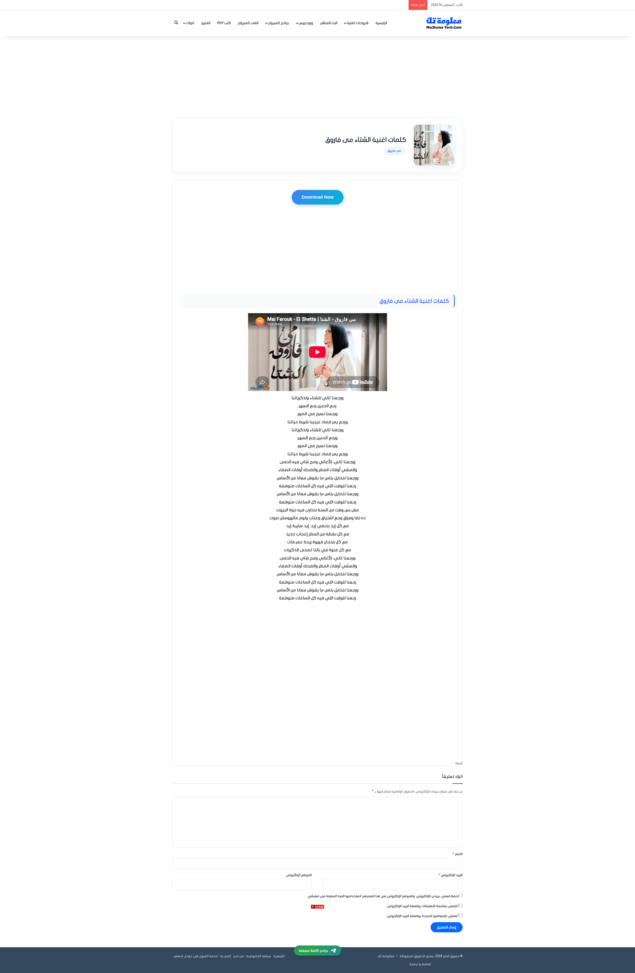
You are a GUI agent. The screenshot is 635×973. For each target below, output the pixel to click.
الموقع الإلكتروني (299, 875)
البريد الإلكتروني (451, 875)
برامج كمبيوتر (278, 23)
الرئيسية (381, 23)
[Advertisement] (317, 75)
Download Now (318, 197)
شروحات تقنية (357, 23)
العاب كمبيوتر (248, 23)
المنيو (205, 23)
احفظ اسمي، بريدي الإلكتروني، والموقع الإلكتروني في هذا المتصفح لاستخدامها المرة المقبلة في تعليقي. (383, 896)
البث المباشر (328, 23)
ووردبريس (306, 23)
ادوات (190, 23)
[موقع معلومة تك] (444, 23)
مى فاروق (394, 150)
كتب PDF (224, 23)
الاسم (458, 854)
